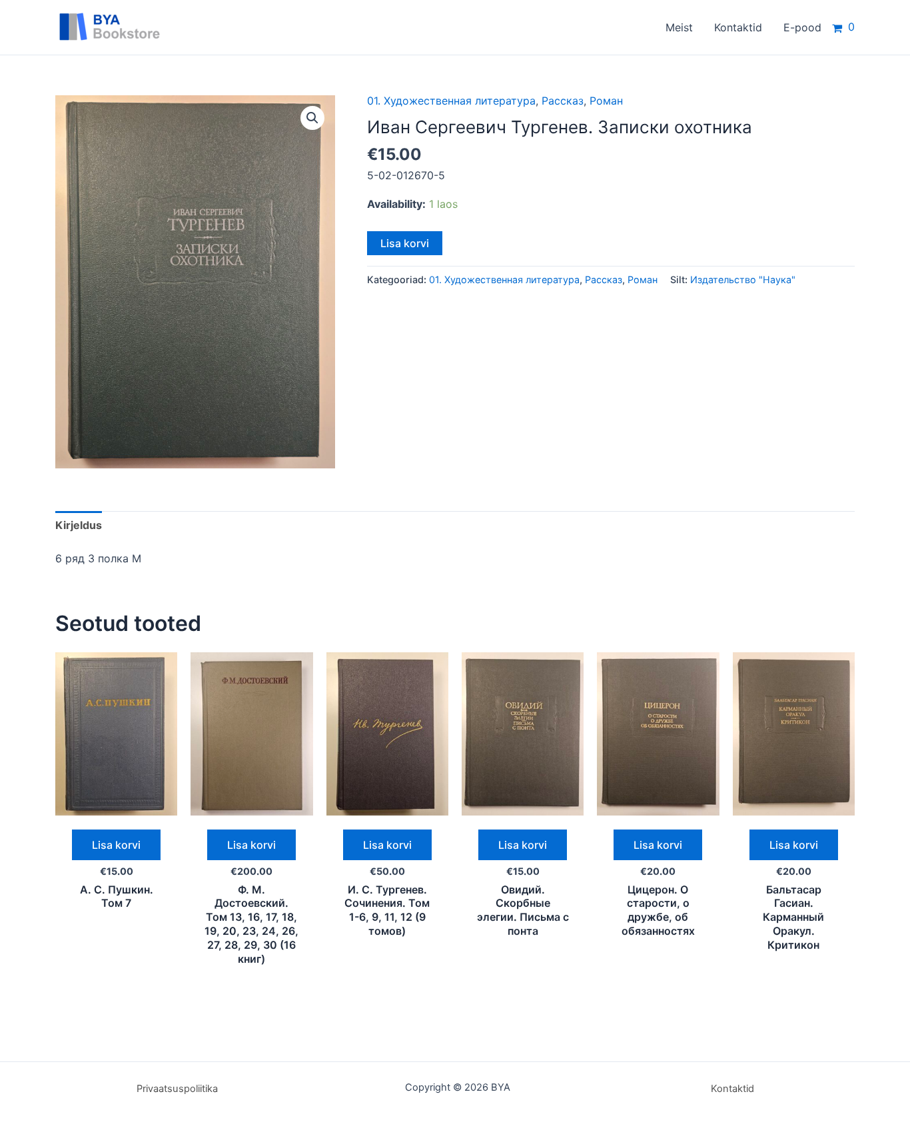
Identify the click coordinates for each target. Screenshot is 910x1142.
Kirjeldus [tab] (78, 525)
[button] (312, 118)
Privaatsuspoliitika (177, 1089)
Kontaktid (732, 1089)
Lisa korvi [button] (116, 845)
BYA (193, 27)
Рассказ (563, 100)
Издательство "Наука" (742, 279)
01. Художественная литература (451, 100)
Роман (606, 100)
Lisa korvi (404, 243)
